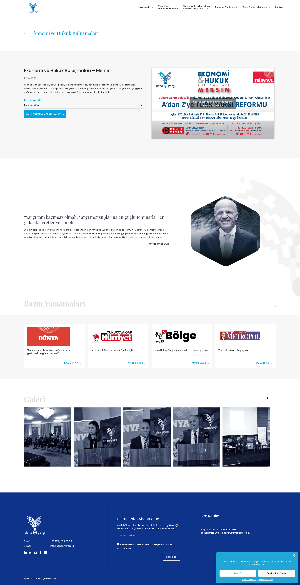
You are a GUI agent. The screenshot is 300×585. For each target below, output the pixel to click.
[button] (293, 555)
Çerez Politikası (249, 579)
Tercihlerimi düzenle (277, 573)
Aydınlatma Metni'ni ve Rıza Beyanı (141, 544)
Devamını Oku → (73, 363)
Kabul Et (238, 573)
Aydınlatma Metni (265, 579)
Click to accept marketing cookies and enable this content (213, 103)
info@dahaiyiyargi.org (62, 545)
